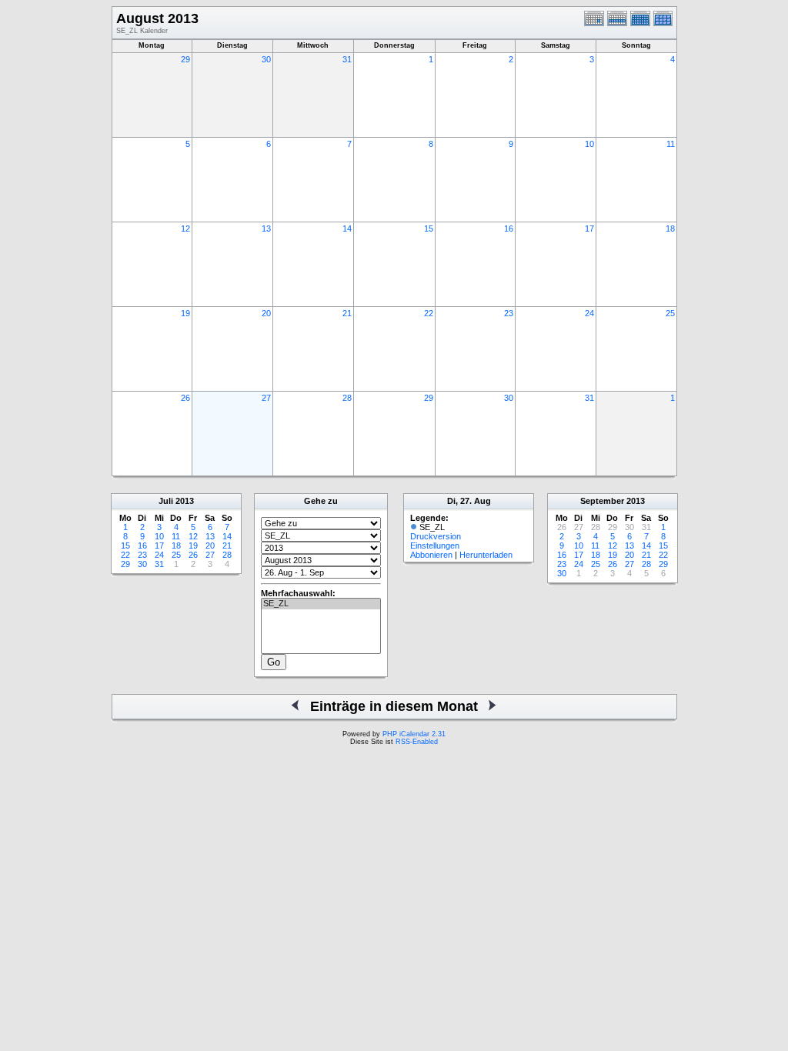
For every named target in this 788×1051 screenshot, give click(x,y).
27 (266, 397)
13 (266, 228)
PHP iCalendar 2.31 (414, 734)
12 (185, 228)
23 (508, 313)
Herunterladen (486, 554)
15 (428, 228)
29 (185, 59)
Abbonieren (431, 554)
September (602, 500)
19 (185, 313)
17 (589, 228)
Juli (166, 500)
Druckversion (435, 536)
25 (670, 313)
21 (347, 313)
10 (589, 143)
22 (428, 313)
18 (670, 228)
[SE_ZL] (321, 604)
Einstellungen (434, 545)
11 (670, 143)
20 (266, 313)
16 (508, 228)
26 (185, 397)
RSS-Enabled (417, 742)
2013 (184, 500)
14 (347, 228)
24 (589, 313)
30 (266, 59)
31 (347, 59)
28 (347, 397)
